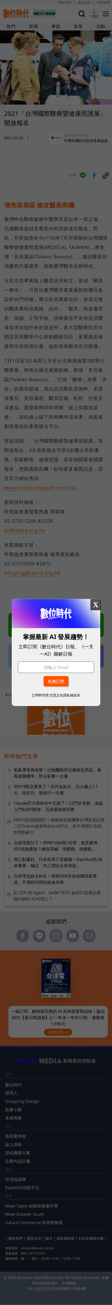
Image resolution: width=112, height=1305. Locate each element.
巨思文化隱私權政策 (65, 695)
